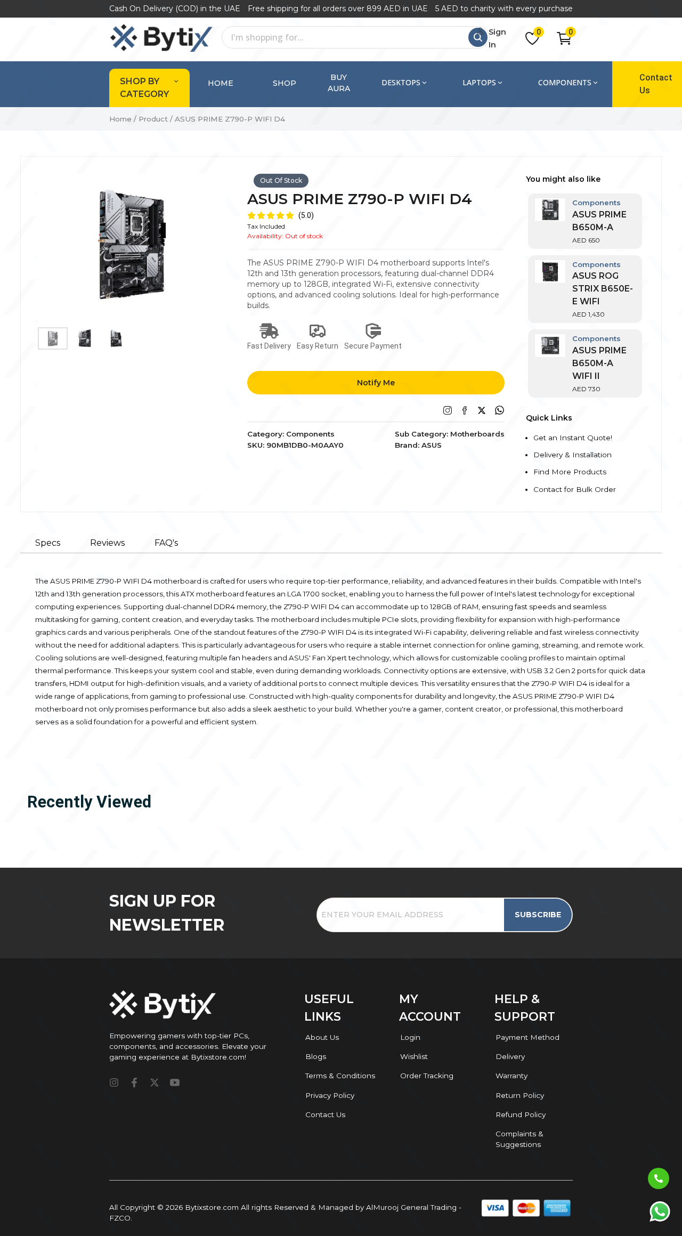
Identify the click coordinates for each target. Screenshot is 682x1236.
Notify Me (376, 382)
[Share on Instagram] (447, 410)
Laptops (479, 82)
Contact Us (655, 83)
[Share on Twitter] (481, 410)
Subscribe (538, 914)
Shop (284, 83)
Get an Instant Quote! (572, 437)
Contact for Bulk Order (574, 489)
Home (220, 83)
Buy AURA (339, 82)
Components (564, 82)
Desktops (400, 82)
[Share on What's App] (499, 410)
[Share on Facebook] (464, 410)
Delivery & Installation (572, 454)
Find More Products (569, 471)
